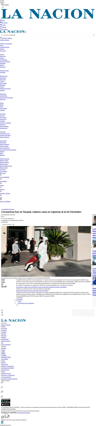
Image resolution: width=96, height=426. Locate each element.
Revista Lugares (4, 162)
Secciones (4, 23)
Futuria (2, 54)
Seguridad (3, 78)
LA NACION (4, 209)
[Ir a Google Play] (5, 402)
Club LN (4, 27)
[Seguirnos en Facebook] (2, 383)
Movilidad (3, 63)
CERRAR (2, 1)
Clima (1, 45)
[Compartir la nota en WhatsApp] (4, 282)
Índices (2, 65)
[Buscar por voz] (93, 35)
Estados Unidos (4, 70)
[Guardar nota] (2, 280)
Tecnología (3, 117)
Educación (3, 79)
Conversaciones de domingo (8, 150)
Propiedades (3, 60)
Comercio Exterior (5, 61)
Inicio (3, 20)
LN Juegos (3, 114)
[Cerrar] (25, 32)
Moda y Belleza (4, 126)
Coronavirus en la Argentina (26, 303)
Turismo (2, 115)
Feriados (2, 121)
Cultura (2, 81)
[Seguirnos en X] (2, 387)
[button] (48, 116)
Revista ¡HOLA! (4, 160)
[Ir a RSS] (2, 397)
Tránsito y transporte (6, 43)
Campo (2, 58)
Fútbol (2, 103)
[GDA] (5, 418)
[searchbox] (47, 35)
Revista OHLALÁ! (4, 159)
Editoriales (3, 94)
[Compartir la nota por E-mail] (6, 287)
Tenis (1, 106)
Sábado (2, 151)
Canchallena (3, 108)
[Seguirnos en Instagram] (2, 392)
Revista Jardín (4, 168)
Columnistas (3, 96)
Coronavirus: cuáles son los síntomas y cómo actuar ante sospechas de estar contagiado (41, 287)
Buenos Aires (3, 76)
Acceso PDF (3, 141)
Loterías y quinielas (5, 123)
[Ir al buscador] (2, 7)
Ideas (1, 153)
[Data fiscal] (2, 423)
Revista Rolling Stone (6, 166)
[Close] (2, 310)
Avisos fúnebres (4, 144)
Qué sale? (2, 132)
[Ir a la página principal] (48, 18)
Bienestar (2, 85)
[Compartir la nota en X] (4, 287)
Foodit (3, 25)
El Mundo (11, 209)
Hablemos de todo (5, 88)
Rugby (2, 105)
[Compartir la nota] (2, 282)
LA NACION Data (4, 47)
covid (19, 301)
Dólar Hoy (3, 56)
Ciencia (2, 87)
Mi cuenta (4, 29)
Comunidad (3, 83)
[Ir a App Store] (5, 405)
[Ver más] (17, 305)
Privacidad (27, 413)
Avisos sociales (4, 146)
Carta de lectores (5, 148)
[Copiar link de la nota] (2, 284)
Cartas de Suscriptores (6, 97)
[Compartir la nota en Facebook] (2, 287)
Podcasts (2, 124)
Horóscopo (3, 119)
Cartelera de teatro (5, 135)
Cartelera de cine (5, 133)
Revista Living (4, 164)
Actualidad (19, 299)
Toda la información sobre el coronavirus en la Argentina (32, 290)
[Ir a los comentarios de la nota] (4, 280)
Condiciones (20, 413)
